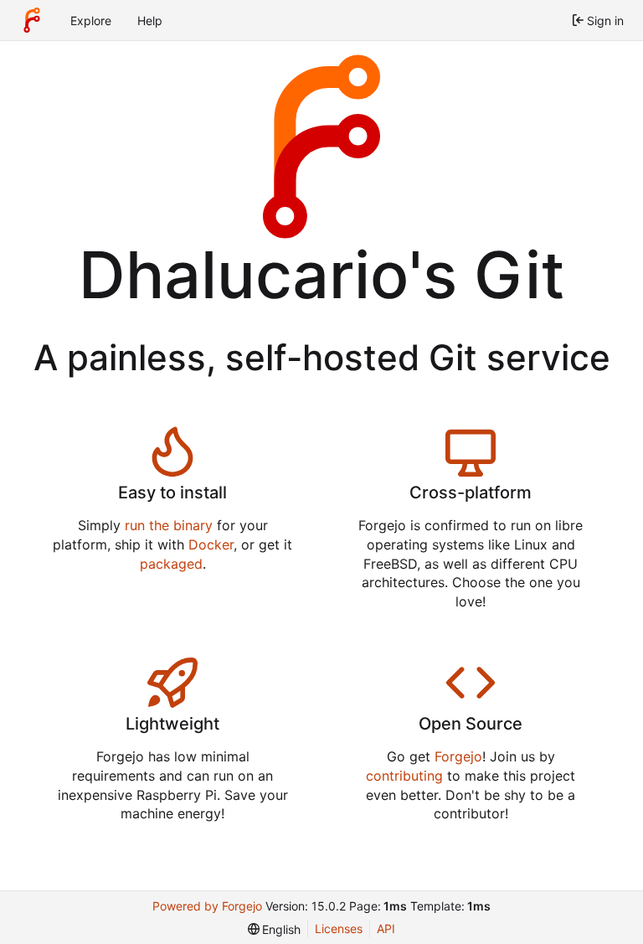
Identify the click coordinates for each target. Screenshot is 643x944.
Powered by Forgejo (207, 906)
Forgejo (458, 756)
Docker (211, 544)
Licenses (339, 928)
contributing (404, 775)
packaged (171, 563)
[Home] (31, 20)
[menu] (274, 929)
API (386, 928)
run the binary (169, 525)
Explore (90, 20)
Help (149, 20)
